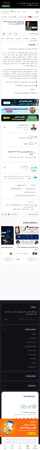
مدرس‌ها (34, 363)
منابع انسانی (25, 205)
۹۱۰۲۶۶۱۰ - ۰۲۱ (25, 413)
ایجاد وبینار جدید (31, 342)
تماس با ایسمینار (32, 367)
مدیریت (32, 205)
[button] (27, 447)
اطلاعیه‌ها (13, 12)
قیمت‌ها (24, 12)
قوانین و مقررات (32, 354)
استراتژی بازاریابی (17, 209)
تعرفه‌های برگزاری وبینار (30, 346)
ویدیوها (34, 334)
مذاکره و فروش (25, 209)
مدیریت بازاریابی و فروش (16, 205)
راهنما (19, 12)
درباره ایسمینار (32, 338)
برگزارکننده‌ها (33, 359)
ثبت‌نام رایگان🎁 (5, 6)
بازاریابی (32, 209)
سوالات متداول (32, 350)
